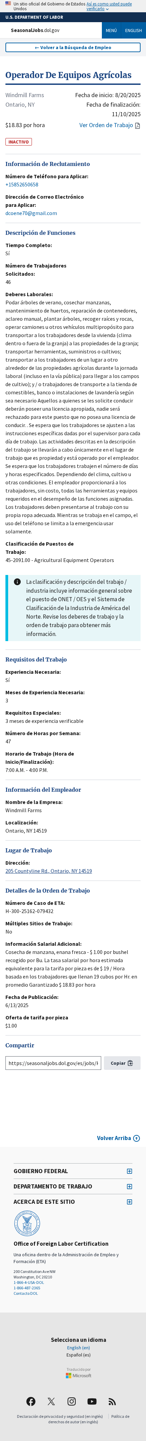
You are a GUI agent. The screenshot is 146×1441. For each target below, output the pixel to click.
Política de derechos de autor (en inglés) (88, 1419)
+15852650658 (21, 184)
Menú (111, 30)
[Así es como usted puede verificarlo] (73, 6)
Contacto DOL (26, 1293)
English (133, 30)
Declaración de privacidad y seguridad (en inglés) (60, 1416)
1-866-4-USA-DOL (29, 1282)
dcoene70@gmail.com (31, 213)
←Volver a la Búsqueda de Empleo (73, 47)
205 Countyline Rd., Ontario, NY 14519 (48, 870)
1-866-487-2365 (27, 1287)
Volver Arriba (114, 1138)
